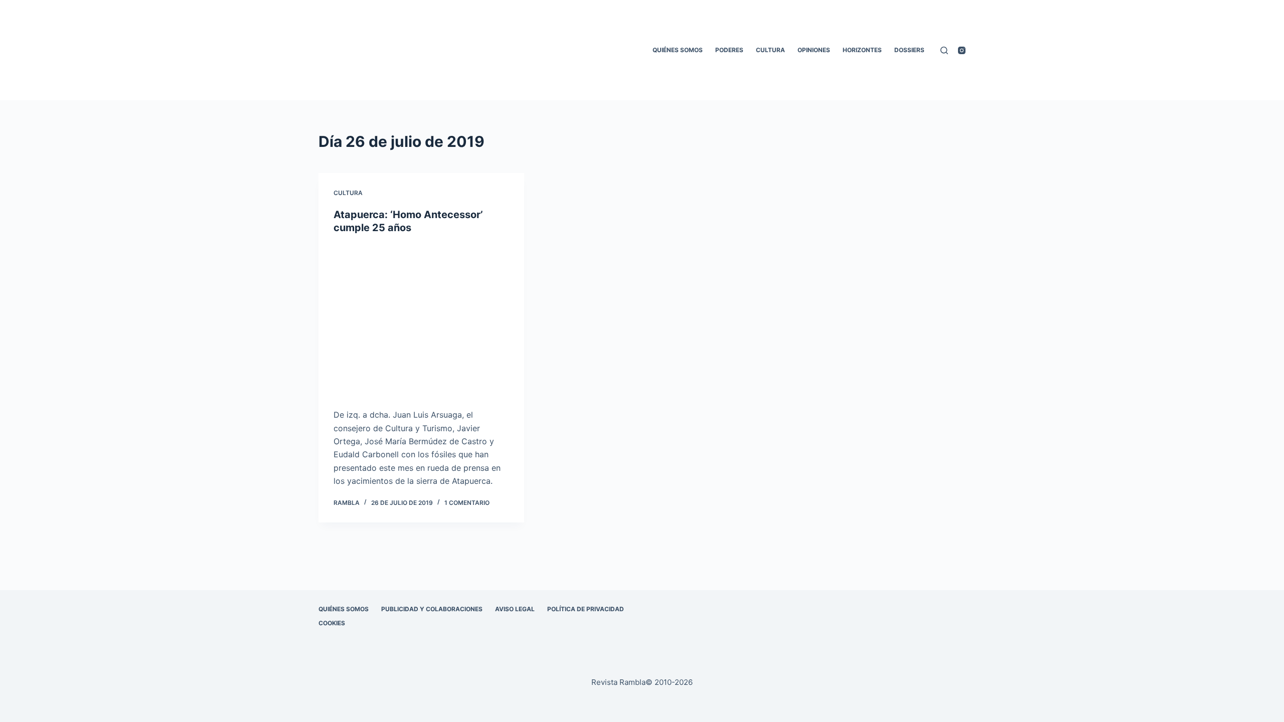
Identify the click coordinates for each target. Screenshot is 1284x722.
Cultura (770, 50)
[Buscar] (944, 50)
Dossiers (909, 50)
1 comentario (467, 502)
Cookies (331, 623)
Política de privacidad (585, 609)
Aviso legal (515, 609)
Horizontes (862, 50)
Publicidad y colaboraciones (432, 609)
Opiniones (813, 50)
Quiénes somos (678, 50)
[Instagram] (962, 50)
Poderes (729, 50)
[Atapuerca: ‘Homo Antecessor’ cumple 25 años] (421, 321)
